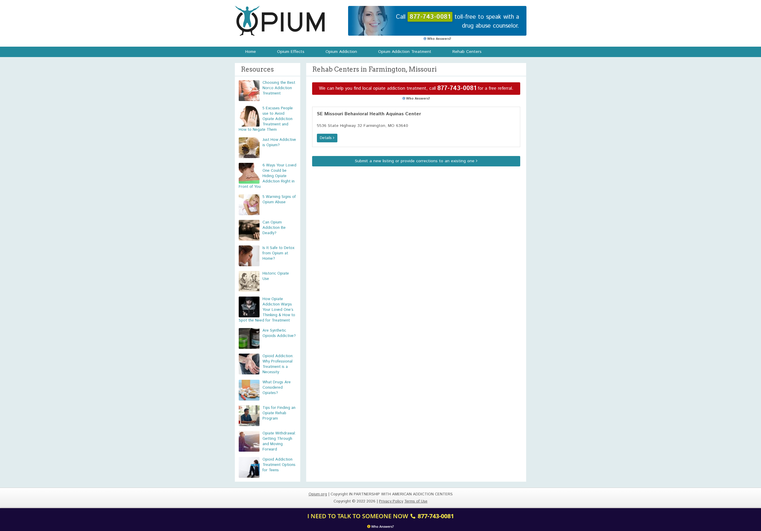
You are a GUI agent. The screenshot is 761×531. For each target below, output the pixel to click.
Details (326, 138)
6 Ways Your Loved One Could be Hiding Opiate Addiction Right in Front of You (267, 176)
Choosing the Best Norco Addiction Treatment (278, 88)
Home (250, 52)
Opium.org (280, 21)
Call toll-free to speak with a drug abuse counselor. (457, 21)
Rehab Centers (467, 52)
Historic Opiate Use (275, 276)
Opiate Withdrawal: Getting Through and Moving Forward (279, 441)
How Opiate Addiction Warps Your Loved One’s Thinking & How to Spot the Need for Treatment (267, 309)
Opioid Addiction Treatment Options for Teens (278, 465)
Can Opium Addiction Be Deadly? (274, 228)
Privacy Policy (391, 501)
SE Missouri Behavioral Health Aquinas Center (369, 114)
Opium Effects (290, 52)
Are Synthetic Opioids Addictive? (279, 333)
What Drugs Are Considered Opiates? (276, 387)
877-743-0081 (456, 88)
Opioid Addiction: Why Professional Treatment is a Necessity (277, 364)
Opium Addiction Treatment (404, 52)
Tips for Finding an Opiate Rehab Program (278, 413)
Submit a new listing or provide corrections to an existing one (415, 161)
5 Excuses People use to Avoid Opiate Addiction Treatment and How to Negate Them (266, 119)
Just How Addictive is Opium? (279, 142)
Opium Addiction (341, 52)
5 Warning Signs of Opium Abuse (279, 199)
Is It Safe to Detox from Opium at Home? (278, 253)
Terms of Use (415, 501)
